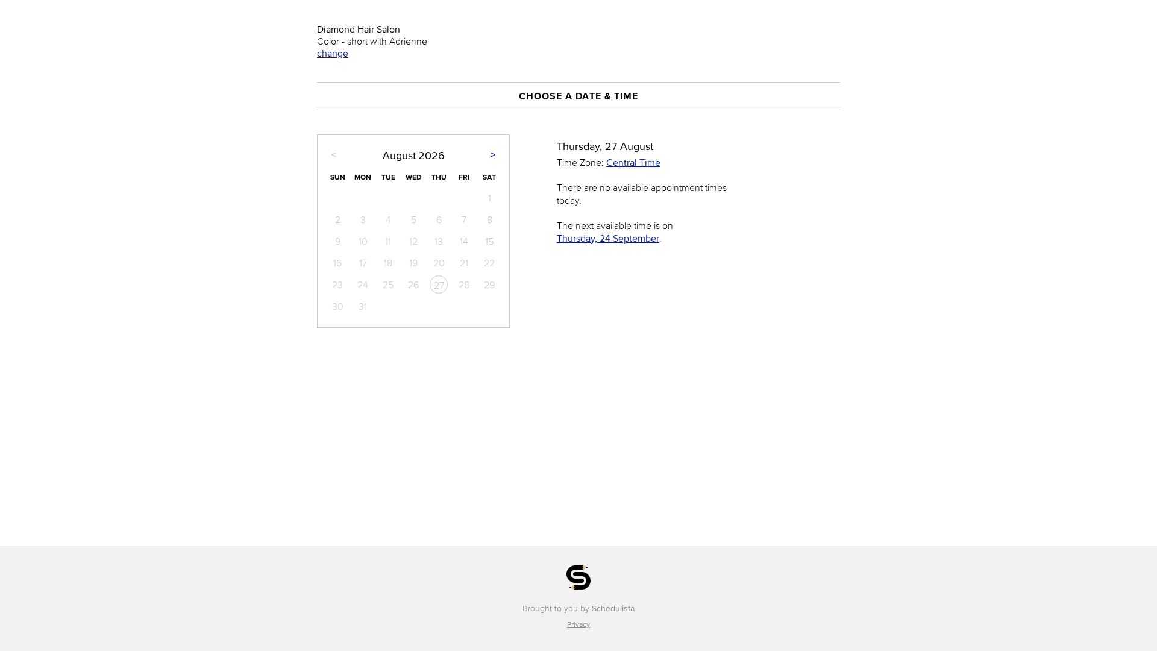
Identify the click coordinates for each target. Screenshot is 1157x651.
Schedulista (613, 608)
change (332, 53)
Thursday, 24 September (608, 238)
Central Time (633, 162)
